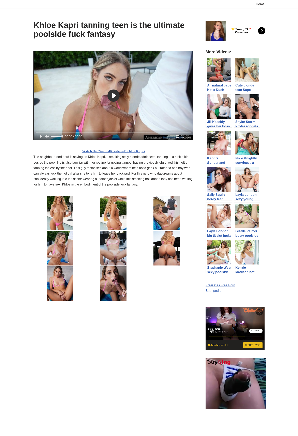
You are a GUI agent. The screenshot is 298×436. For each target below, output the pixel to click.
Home (260, 4)
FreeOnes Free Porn (220, 285)
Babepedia (213, 290)
